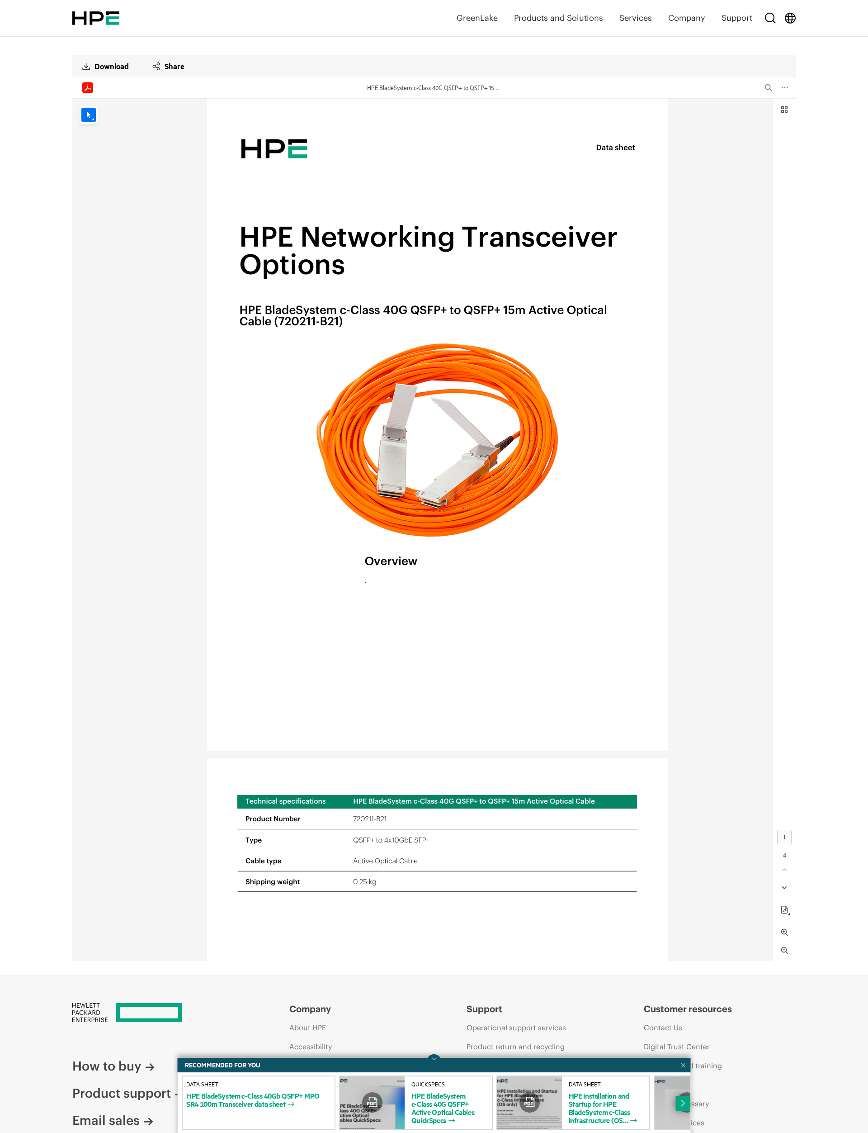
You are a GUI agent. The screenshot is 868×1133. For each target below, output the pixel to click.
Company (686, 18)
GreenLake (477, 18)
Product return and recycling (516, 1046)
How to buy (106, 1066)
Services (635, 18)
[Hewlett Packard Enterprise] (95, 18)
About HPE (307, 1027)
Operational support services (516, 1027)
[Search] (770, 18)
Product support (121, 1093)
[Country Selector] (790, 18)
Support (737, 18)
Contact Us (663, 1027)
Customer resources (688, 1008)
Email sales (106, 1120)
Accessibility (310, 1046)
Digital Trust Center (677, 1046)
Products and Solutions (558, 18)
